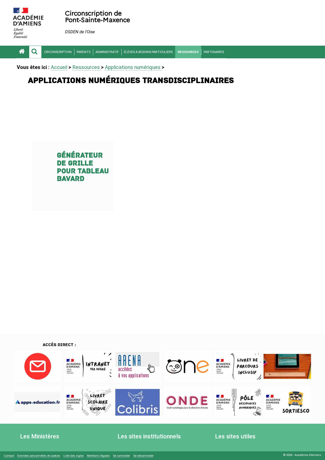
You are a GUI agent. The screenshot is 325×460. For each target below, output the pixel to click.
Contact (9, 455)
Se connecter (121, 455)
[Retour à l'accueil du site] (22, 52)
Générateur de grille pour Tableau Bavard (83, 167)
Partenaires (214, 52)
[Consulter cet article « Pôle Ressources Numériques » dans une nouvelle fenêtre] (237, 402)
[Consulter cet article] (37, 366)
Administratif (107, 52)
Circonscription (58, 52)
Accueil (59, 67)
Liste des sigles (73, 455)
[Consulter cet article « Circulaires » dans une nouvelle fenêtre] (287, 366)
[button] (35, 52)
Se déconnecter (143, 455)
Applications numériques (133, 67)
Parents (83, 52)
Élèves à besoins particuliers (148, 52)
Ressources (188, 52)
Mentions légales (98, 455)
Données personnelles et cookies (38, 455)
